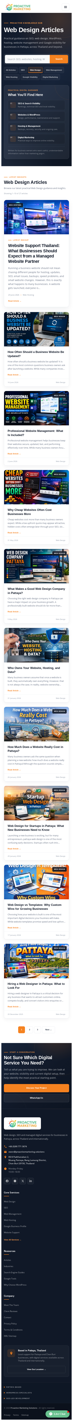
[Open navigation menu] (65, 7)
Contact (7, 1317)
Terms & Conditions (13, 1329)
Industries (8, 1266)
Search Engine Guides (14, 1272)
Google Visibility (30, 77)
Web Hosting (11, 77)
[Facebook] (7, 1181)
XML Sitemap (10, 1335)
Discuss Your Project (36, 1088)
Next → (48, 1030)
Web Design (35, 70)
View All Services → (12, 1240)
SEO (23, 70)
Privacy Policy (10, 1323)
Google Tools (10, 1278)
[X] (23, 1181)
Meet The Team (11, 1305)
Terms (16, 1415)
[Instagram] (15, 1181)
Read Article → (14, 301)
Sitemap (25, 1415)
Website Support (12, 1232)
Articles (7, 1260)
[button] (57, 1414)
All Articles (11, 70)
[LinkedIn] (30, 1181)
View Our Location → (36, 1369)
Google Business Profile (15, 1226)
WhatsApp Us (36, 1098)
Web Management (54, 70)
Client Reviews (10, 1311)
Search (59, 59)
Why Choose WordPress (15, 1284)
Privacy (7, 1415)
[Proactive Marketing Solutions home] (22, 1123)
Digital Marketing (50, 77)
